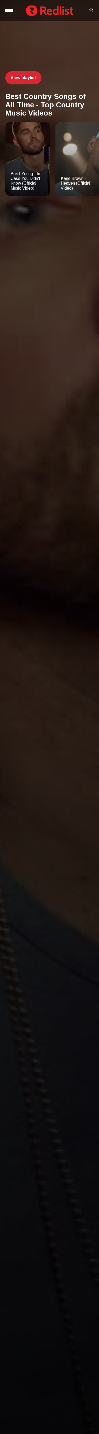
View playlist (23, 77)
